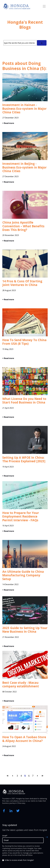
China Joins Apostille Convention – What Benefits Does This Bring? (23, 226)
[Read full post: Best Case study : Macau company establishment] (25, 679)
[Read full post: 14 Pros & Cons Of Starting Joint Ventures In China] (25, 278)
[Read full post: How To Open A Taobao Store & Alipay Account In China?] (25, 734)
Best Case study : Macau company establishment (20, 684)
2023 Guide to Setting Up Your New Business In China (24, 630)
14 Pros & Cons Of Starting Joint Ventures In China (22, 283)
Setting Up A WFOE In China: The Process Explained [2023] (23, 459)
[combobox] (20, 43)
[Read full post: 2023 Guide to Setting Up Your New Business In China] (25, 625)
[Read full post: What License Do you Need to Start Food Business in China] (25, 395)
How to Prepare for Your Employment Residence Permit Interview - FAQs (20, 516)
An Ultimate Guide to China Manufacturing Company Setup (23, 575)
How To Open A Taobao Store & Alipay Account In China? (24, 739)
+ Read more (8, 123)
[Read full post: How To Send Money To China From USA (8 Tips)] (25, 337)
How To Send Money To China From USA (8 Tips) (24, 342)
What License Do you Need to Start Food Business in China (24, 400)
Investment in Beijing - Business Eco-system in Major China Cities (24, 167)
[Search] (42, 43)
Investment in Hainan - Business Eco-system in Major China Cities (24, 108)
